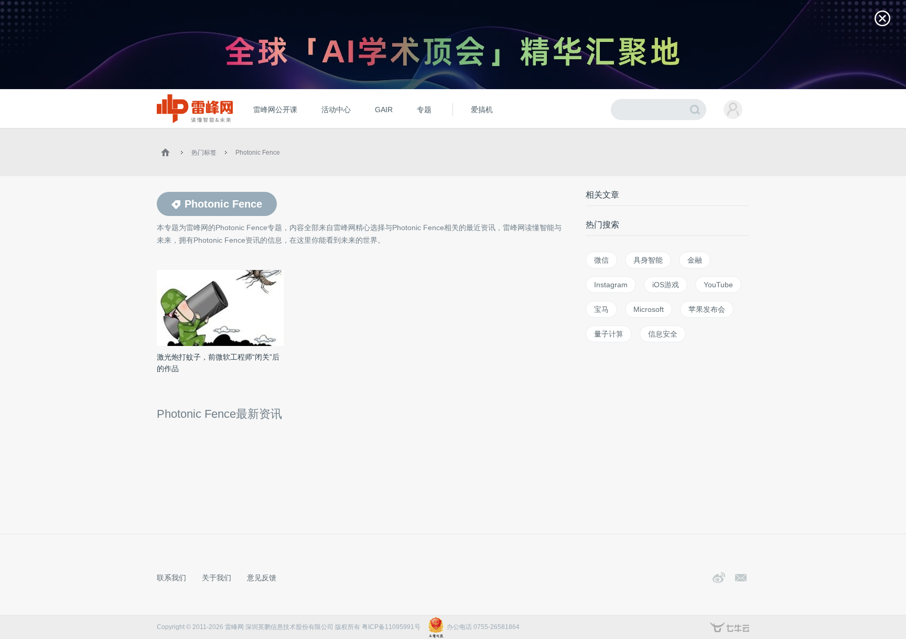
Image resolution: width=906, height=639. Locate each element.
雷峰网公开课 (275, 109)
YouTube (718, 284)
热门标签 (204, 152)
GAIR (384, 109)
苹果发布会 (706, 309)
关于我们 (216, 577)
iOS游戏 (665, 284)
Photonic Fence (257, 152)
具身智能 (648, 260)
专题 (424, 109)
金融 (694, 260)
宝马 (601, 309)
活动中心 (336, 109)
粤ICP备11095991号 (391, 627)
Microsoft (648, 309)
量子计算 (608, 334)
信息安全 (662, 334)
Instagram (611, 284)
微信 (601, 260)
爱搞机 (482, 109)
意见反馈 (261, 577)
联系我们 (171, 577)
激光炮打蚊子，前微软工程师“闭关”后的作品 (218, 363)
